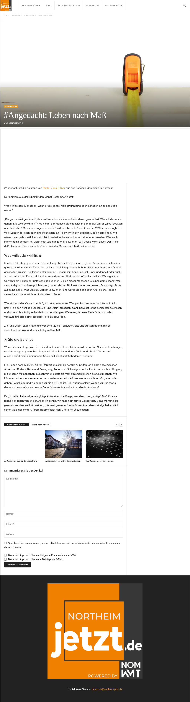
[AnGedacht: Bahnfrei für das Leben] (63, 444)
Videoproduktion (68, 5)
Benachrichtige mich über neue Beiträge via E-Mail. (35, 559)
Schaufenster (31, 5)
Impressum (92, 5)
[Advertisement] (95, 155)
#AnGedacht (17, 15)
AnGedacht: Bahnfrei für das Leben (63, 460)
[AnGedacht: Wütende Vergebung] (22, 444)
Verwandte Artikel (16, 424)
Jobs (49, 5)
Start (6, 15)
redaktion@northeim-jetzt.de (107, 689)
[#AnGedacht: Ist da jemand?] (104, 444)
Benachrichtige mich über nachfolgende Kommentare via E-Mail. (42, 555)
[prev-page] (117, 425)
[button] (184, 5)
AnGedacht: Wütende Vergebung (20, 460)
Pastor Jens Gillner (54, 187)
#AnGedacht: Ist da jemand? (100, 460)
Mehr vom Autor (40, 424)
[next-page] (121, 425)
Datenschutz (113, 5)
